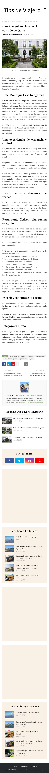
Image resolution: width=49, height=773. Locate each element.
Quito (8, 21)
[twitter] (19, 460)
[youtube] (39, 460)
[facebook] (9, 460)
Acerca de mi (24, 766)
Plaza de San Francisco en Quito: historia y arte (29, 418)
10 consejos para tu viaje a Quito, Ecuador (27, 437)
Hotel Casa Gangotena (10, 358)
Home (15, 766)
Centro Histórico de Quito (17, 356)
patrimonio (23, 358)
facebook (23, 402)
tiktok (41, 402)
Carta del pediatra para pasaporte (27, 537)
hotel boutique (40, 356)
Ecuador (30, 356)
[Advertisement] (24, 496)
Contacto (34, 766)
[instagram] (29, 460)
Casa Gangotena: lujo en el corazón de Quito (28, 428)
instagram (36, 402)
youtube (30, 402)
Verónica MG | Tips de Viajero (12, 34)
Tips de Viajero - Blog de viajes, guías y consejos (29, 770)
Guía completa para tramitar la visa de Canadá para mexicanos (29, 557)
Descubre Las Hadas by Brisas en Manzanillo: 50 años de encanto (27, 566)
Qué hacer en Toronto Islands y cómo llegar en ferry (29, 547)
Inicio (4, 21)
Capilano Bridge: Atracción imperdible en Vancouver (29, 752)
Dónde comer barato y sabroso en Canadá (27, 576)
